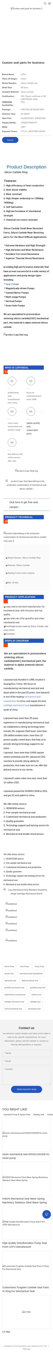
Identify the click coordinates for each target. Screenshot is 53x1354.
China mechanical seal (13, 1009)
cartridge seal (35, 1002)
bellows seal (36, 995)
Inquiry (10, 140)
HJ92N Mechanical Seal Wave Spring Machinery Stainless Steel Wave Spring (24, 1200)
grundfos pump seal (37, 988)
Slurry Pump (39, 967)
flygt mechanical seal (30, 981)
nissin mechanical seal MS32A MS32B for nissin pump (25, 1156)
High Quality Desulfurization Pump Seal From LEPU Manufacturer (24, 1245)
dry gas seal (9, 974)
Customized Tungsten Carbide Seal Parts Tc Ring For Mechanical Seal (25, 1289)
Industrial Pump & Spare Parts (17, 1114)
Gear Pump (11, 284)
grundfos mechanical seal (14, 988)
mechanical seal (34, 1009)
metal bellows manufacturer (15, 995)
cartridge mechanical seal (16, 705)
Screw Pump (9, 967)
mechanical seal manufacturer (31, 974)
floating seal (38, 1114)
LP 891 (6, 1331)
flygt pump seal (10, 981)
